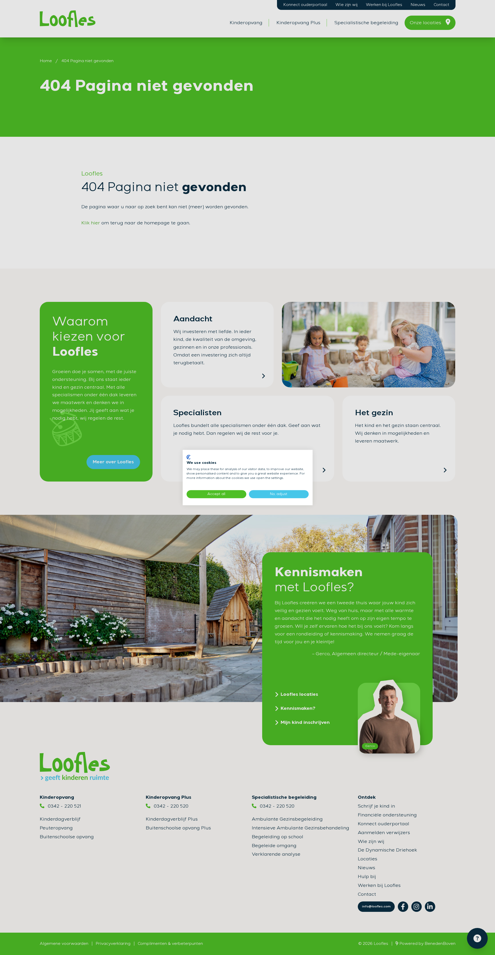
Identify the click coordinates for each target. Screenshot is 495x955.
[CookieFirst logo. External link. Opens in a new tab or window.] (188, 457)
